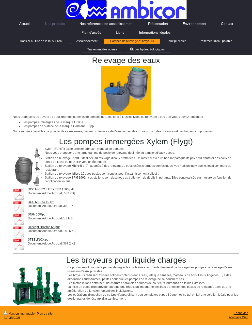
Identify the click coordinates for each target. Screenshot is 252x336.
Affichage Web (238, 317)
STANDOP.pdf (37, 214)
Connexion (241, 313)
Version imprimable (21, 313)
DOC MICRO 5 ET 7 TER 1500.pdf (51, 189)
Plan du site (45, 313)
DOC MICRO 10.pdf (41, 201)
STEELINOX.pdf (38, 239)
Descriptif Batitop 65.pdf (44, 227)
